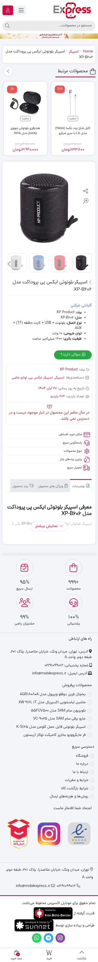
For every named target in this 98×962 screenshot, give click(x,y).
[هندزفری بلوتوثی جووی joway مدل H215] (25, 103)
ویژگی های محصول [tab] (51, 486)
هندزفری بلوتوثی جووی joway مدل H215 (25, 131)
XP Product (69, 369)
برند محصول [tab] (20, 486)
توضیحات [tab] (79, 486)
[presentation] (8, 71)
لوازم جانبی (19, 377)
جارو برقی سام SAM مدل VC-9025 (59, 719)
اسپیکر (74, 52)
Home (88, 52)
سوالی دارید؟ (71, 355)
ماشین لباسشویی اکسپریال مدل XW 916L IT (52, 703)
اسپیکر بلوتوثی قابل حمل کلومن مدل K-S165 (51, 727)
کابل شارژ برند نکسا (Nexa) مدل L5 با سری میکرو (72, 131)
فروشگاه (82, 756)
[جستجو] (7, 26)
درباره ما (82, 764)
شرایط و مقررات (76, 780)
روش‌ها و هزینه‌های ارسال (69, 797)
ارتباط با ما (80, 772)
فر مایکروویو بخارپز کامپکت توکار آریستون (54, 735)
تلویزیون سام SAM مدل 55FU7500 (58, 711)
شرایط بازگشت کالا (74, 789)
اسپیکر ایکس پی (41, 377)
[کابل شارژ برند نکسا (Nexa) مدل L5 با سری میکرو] (73, 103)
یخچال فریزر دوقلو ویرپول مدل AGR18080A (53, 694)
